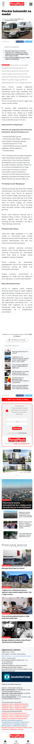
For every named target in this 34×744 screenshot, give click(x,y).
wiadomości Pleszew (21, 716)
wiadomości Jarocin (20, 713)
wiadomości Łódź (7, 704)
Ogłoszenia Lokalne (8, 652)
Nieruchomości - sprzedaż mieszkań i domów (16, 656)
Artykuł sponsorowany (11, 20)
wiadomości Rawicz (8, 716)
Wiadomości (5, 65)
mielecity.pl (24, 722)
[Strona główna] (5, 741)
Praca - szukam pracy (9, 658)
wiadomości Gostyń (8, 715)
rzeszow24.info (6, 724)
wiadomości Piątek (21, 727)
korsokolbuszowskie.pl (15, 720)
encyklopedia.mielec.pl (19, 724)
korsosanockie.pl (7, 722)
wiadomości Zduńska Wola (24, 709)
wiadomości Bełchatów (21, 704)
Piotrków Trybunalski (8, 727)
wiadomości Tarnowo (16, 729)
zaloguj (17, 428)
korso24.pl (16, 722)
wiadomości (14, 718)
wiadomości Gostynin (21, 706)
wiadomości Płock (7, 713)
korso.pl (4, 720)
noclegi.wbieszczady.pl (19, 725)
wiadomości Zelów (20, 707)
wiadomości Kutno (7, 706)
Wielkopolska (22, 718)
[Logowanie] (28, 741)
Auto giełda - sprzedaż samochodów (13, 654)
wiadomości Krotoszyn (22, 715)
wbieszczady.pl (6, 725)
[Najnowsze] (16, 741)
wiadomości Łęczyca (8, 709)
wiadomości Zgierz (7, 707)
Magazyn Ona (6, 718)
